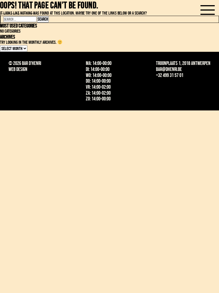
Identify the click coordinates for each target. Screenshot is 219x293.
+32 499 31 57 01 (169, 75)
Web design (18, 69)
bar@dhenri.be (169, 69)
